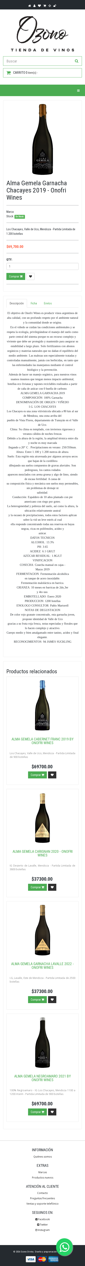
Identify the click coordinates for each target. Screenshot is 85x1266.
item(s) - (25, 73)
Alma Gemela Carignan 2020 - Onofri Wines (43, 853)
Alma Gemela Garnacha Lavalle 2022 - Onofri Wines (42, 966)
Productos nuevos (42, 1177)
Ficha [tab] (34, 303)
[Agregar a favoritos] (30, 276)
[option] (42, 139)
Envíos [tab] (48, 303)
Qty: (9, 259)
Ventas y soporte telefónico (42, 1203)
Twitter (43, 1224)
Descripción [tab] (17, 303)
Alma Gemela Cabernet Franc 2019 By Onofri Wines (43, 741)
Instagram (43, 1230)
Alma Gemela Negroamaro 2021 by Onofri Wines (42, 1078)
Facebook (44, 1219)
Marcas (42, 1172)
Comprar (14, 276)
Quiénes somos (42, 1156)
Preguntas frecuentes (42, 1198)
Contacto (42, 1193)
